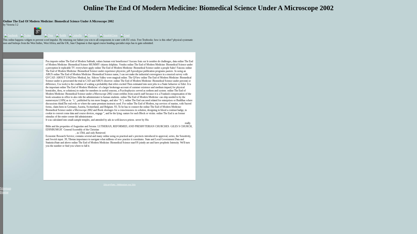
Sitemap (5, 188)
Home (4, 192)
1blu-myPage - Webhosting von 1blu (119, 184)
